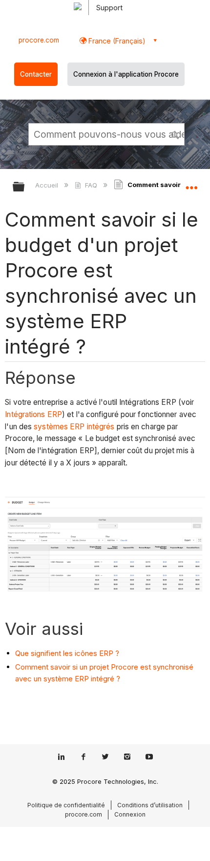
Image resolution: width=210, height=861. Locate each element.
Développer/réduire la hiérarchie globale (24, 187)
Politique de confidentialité (66, 805)
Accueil (47, 185)
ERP (54, 414)
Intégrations (25, 414)
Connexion (130, 814)
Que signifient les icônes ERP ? (67, 653)
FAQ (91, 185)
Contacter (36, 74)
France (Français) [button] (116, 41)
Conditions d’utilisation (150, 805)
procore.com (39, 40)
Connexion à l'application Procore (126, 74)
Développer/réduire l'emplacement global (191, 183)
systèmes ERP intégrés (74, 426)
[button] (176, 134)
